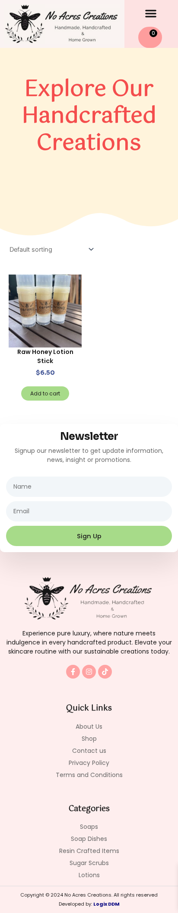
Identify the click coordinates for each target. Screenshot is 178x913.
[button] (151, 13)
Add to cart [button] (45, 393)
